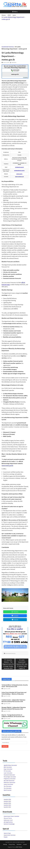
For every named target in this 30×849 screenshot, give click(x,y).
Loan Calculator (8, 773)
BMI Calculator (8, 767)
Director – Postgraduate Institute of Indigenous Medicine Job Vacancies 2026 (13, 715)
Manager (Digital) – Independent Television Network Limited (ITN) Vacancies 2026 (14, 708)
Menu (16, 11)
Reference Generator (9, 782)
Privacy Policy (12, 844)
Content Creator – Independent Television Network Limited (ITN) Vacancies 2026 (13, 700)
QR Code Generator (9, 780)
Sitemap (5, 844)
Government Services (8, 47)
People (5, 837)
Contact (25, 844)
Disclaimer (19, 844)
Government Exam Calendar (11, 816)
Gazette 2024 (7, 803)
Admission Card (8, 820)
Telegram (16, 619)
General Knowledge (9, 824)
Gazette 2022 (7, 807)
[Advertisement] (15, 32)
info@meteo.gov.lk (19, 167)
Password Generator (9, 775)
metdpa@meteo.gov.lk (19, 170)
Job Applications (8, 822)
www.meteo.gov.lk (7, 465)
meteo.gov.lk (19, 173)
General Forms (8, 818)
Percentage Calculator (10, 776)
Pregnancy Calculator (9, 778)
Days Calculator (8, 769)
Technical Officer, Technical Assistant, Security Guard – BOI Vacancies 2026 (15, 685)
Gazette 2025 (7, 801)
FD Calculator (7, 771)
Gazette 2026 (7, 799)
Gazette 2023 (7, 805)
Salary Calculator (8, 784)
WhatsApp (16, 611)
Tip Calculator (7, 788)
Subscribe (5, 746)
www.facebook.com (19, 176)
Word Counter (7, 790)
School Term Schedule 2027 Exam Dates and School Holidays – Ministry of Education (14, 693)
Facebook (16, 615)
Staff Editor (13, 62)
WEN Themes (19, 847)
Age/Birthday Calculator (10, 765)
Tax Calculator (7, 786)
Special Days (7, 833)
